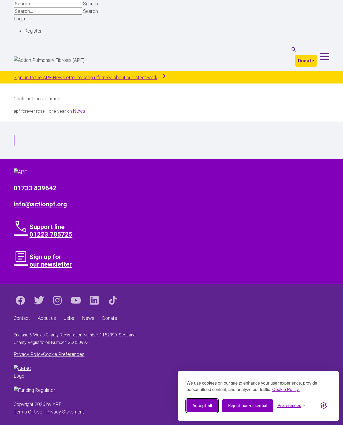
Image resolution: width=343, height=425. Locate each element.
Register (33, 31)
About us (47, 318)
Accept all (202, 405)
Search (90, 3)
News (79, 111)
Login (19, 18)
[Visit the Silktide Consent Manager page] (323, 405)
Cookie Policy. (286, 389)
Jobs (69, 318)
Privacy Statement (65, 412)
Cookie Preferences (63, 354)
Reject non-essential (247, 405)
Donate (306, 60)
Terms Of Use (28, 412)
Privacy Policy (28, 354)
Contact (22, 318)
